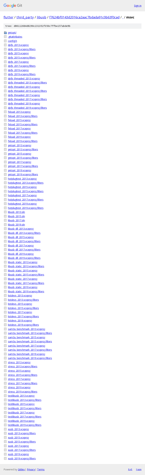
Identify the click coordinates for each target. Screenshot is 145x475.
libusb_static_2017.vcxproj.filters (26, 283)
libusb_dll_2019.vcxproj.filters (24, 258)
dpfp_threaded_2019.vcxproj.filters (27, 107)
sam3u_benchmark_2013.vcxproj (26, 329)
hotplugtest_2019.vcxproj (22, 203)
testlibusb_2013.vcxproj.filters (24, 400)
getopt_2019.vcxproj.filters (23, 174)
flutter (8, 17)
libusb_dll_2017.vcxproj (21, 245)
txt (130, 469)
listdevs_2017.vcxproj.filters (23, 316)
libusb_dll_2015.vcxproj (21, 237)
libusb (41, 17)
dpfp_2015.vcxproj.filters (22, 57)
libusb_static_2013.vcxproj (22, 262)
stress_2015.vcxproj (19, 370)
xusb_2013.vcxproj (18, 429)
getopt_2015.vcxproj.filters (23, 157)
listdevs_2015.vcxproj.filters (23, 308)
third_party (25, 17)
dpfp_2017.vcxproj (18, 61)
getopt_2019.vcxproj (19, 170)
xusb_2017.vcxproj (18, 446)
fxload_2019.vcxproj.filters (22, 141)
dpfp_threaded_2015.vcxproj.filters (27, 91)
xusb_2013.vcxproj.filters (22, 433)
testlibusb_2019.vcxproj (21, 421)
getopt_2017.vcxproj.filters (23, 166)
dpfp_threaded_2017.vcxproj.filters (27, 99)
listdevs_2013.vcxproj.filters (23, 299)
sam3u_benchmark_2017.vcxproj (26, 345)
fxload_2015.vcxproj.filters (22, 124)
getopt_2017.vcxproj (19, 162)
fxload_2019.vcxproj (19, 136)
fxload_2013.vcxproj (19, 111)
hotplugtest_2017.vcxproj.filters (26, 199)
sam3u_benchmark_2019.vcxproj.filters (30, 358)
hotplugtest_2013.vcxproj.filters (26, 182)
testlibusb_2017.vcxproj (21, 412)
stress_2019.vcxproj (19, 387)
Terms (41, 469)
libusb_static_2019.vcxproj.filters (26, 291)
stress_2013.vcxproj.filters (22, 366)
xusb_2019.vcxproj (18, 454)
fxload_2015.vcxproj (19, 120)
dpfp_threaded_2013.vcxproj (24, 78)
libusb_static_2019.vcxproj (22, 287)
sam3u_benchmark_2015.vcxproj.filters (30, 341)
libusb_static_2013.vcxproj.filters (26, 266)
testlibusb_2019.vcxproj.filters (24, 425)
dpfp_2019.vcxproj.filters (22, 74)
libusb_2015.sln (16, 216)
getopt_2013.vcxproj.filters (23, 149)
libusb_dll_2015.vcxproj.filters (24, 241)
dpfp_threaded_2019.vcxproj (24, 103)
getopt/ (12, 32)
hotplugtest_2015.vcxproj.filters (26, 191)
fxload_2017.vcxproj (19, 128)
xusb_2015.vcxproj (18, 437)
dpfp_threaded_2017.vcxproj (24, 95)
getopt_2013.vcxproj (19, 145)
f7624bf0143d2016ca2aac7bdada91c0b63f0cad (84, 17)
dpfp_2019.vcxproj (18, 70)
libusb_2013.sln (16, 212)
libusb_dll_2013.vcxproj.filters (24, 233)
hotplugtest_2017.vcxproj (22, 195)
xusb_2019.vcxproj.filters (22, 458)
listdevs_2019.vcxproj (20, 320)
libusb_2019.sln (16, 224)
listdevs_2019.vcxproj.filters (23, 324)
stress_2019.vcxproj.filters (22, 391)
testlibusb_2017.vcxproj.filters (24, 416)
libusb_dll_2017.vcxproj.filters (24, 249)
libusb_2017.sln (16, 220)
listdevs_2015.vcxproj (20, 303)
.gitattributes (15, 36)
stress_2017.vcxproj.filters (22, 383)
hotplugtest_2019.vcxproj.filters (26, 208)
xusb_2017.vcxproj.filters (22, 450)
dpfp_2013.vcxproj (18, 45)
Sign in (137, 5)
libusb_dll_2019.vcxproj (21, 253)
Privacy (31, 469)
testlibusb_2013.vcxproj (21, 395)
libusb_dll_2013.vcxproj (21, 228)
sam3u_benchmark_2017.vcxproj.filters (30, 349)
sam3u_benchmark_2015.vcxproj (26, 337)
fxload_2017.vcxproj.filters (22, 132)
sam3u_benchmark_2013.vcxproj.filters (30, 333)
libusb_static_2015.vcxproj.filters (26, 274)
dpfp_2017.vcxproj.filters (22, 66)
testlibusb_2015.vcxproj (21, 404)
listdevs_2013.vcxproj (20, 295)
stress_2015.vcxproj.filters (22, 375)
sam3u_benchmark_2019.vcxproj (26, 354)
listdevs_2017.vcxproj (20, 312)
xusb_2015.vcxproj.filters (22, 441)
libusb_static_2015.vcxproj (22, 270)
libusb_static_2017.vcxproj (22, 278)
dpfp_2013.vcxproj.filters (22, 49)
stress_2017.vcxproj (19, 379)
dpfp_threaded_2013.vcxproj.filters (27, 82)
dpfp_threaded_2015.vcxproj (24, 86)
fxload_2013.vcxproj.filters (22, 116)
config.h (12, 41)
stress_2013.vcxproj (19, 362)
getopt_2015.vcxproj (19, 153)
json (138, 469)
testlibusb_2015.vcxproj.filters (24, 408)
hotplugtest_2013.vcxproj (22, 178)
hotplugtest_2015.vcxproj (22, 187)
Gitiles (21, 469)
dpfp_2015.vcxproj (18, 53)
